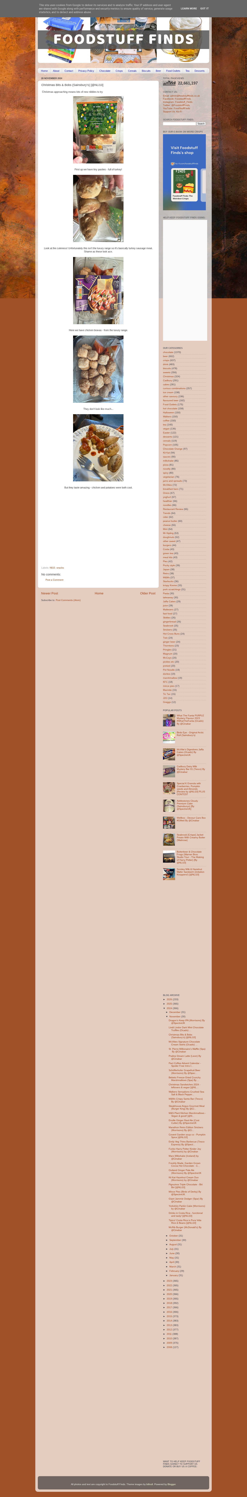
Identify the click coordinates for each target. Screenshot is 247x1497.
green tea (168, 553)
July (171, 1249)
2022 (170, 1285)
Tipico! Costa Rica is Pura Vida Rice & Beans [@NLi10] (185, 1221)
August (173, 1244)
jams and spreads (172, 481)
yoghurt (167, 497)
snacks (60, 568)
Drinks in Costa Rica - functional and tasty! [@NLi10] (186, 1214)
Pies (165, 561)
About (56, 70)
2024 (170, 1008)
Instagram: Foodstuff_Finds (177, 102)
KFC (165, 682)
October (174, 1235)
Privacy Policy (86, 70)
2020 (170, 1294)
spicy (165, 473)
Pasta (166, 593)
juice (165, 605)
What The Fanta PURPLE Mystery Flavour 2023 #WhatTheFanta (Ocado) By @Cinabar (190, 719)
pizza (166, 465)
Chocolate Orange (172, 449)
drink (165, 364)
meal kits (167, 557)
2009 (170, 1343)
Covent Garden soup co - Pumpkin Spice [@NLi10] (187, 1136)
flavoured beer (170, 400)
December (175, 1012)
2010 (170, 1338)
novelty (167, 469)
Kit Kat (166, 452)
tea (164, 424)
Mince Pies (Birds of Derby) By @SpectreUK (185, 1193)
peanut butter (170, 521)
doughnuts (168, 537)
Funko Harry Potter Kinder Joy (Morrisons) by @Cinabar (185, 1150)
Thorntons (168, 645)
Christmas (168, 376)
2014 (170, 1320)
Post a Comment (54, 580)
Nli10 (52, 568)
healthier (167, 501)
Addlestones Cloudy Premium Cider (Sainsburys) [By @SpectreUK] (187, 805)
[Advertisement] (91, 543)
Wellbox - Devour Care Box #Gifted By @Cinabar (191, 819)
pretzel (166, 666)
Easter (166, 432)
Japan (166, 569)
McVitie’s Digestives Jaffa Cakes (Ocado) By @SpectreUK (190, 752)
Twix (165, 638)
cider (165, 517)
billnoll (149, 1484)
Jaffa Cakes (169, 601)
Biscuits (146, 70)
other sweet (169, 541)
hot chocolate (170, 408)
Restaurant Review (173, 509)
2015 (170, 1316)
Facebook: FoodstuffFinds (177, 99)
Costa (166, 549)
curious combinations (174, 388)
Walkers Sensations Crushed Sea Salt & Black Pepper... (186, 1093)
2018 (170, 1303)
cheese (167, 525)
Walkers (167, 416)
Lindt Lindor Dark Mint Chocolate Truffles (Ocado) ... (186, 1028)
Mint (165, 529)
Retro (166, 573)
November (175, 1016)
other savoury (170, 396)
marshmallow (170, 678)
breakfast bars (170, 489)
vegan (166, 428)
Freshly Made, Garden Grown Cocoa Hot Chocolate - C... (184, 1164)
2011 (169, 1334)
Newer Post (49, 593)
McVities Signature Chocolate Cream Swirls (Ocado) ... (184, 1043)
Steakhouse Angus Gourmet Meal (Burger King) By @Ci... (186, 1107)
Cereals (132, 70)
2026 (170, 999)
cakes (166, 384)
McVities (167, 485)
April (172, 1262)
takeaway (168, 597)
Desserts (200, 70)
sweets (166, 372)
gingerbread (169, 621)
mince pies (168, 686)
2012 (170, 1329)
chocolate (168, 352)
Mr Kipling (168, 533)
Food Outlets (173, 70)
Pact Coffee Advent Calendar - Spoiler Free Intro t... (185, 1064)
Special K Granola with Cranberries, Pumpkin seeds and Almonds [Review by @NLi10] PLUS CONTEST (191, 789)
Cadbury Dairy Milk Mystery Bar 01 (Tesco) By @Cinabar (191, 769)
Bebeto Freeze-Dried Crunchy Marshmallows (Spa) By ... (185, 1078)
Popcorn (167, 445)
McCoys (167, 658)
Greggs (167, 702)
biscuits (167, 368)
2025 (170, 1004)
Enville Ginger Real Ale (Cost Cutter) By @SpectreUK (184, 1121)
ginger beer (169, 642)
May (172, 1257)
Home (44, 70)
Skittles (167, 617)
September (175, 1240)
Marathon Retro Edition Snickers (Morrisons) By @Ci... (186, 1128)
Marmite (167, 690)
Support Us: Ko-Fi (172, 111)
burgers (167, 545)
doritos (166, 674)
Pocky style (169, 565)
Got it (204, 8)
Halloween (168, 412)
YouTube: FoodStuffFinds (176, 108)
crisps (166, 360)
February (174, 1271)
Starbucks (168, 581)
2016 (170, 1312)
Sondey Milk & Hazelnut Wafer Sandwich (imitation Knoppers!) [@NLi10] (190, 872)
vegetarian (168, 477)
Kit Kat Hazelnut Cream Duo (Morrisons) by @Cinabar (184, 1178)
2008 (170, 1347)
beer (165, 356)
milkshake (168, 461)
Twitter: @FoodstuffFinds (176, 105)
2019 (170, 1298)
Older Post (147, 593)
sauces (167, 456)
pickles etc (168, 662)
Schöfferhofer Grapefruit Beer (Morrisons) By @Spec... (184, 1071)
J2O (165, 698)
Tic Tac (167, 694)
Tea (187, 70)
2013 (170, 1325)
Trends (166, 513)
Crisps (119, 70)
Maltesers (168, 609)
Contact (69, 70)
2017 (170, 1307)
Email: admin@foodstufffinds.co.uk (181, 96)
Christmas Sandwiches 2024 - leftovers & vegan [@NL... (184, 1086)
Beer (158, 70)
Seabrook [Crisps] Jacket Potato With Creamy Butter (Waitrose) (191, 837)
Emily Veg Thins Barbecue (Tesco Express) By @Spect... (186, 1143)
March (173, 1266)
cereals (167, 441)
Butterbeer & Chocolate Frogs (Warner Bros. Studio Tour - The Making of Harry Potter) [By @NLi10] (190, 857)
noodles (167, 505)
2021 (170, 1290)
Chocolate (104, 70)
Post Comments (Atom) (68, 600)
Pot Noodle (169, 670)
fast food (167, 613)
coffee (166, 420)
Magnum (167, 654)
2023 (170, 1281)
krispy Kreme (170, 585)
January (174, 1275)
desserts (167, 437)
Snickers (167, 629)
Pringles (167, 649)
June (172, 1253)
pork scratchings (171, 589)
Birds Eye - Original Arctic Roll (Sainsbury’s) (190, 733)
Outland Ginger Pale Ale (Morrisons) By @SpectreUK (185, 1171)
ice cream (168, 392)
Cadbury (167, 380)
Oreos (166, 493)
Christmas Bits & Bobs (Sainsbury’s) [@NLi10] (182, 1036)
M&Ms (166, 577)
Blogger (172, 1484)
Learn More (189, 8)
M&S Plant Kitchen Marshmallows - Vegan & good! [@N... (187, 1114)
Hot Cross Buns (171, 634)
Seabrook (168, 625)
